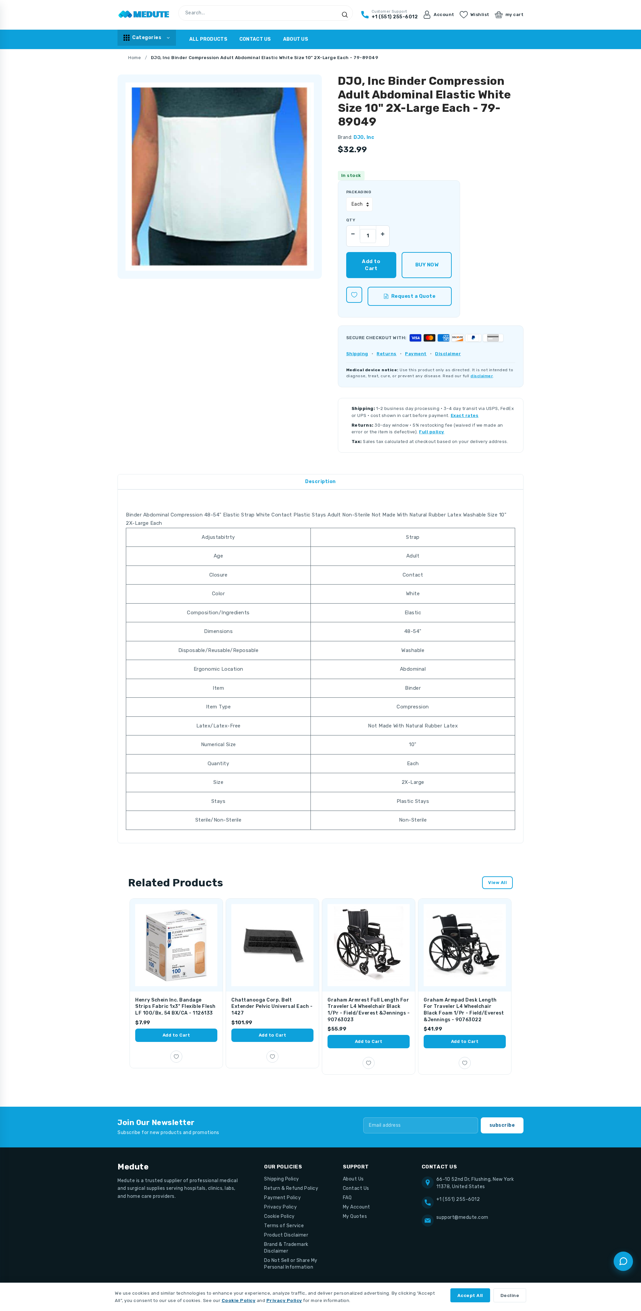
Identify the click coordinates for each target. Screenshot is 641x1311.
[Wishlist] (354, 295)
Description (320, 481)
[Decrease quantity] (353, 232)
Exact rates (465, 415)
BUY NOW (426, 265)
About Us (295, 39)
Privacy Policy (280, 1207)
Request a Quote (413, 296)
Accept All (470, 1295)
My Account (356, 1207)
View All (497, 882)
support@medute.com (462, 1217)
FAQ (347, 1197)
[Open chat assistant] (623, 1261)
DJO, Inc (364, 137)
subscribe (502, 1125)
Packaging (358, 192)
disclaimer (481, 376)
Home (134, 57)
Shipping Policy (281, 1179)
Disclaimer (448, 353)
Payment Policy (282, 1197)
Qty (350, 220)
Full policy (431, 431)
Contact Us (255, 39)
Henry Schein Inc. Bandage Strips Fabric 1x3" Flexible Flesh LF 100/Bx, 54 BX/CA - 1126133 (175, 1006)
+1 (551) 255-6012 (458, 1199)
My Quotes (355, 1216)
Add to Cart (176, 1035)
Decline (509, 1295)
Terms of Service (284, 1226)
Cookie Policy (279, 1216)
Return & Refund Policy (291, 1188)
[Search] (345, 15)
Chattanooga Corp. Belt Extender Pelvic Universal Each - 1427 (271, 1006)
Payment (416, 353)
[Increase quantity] (382, 232)
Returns (387, 353)
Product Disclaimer (286, 1235)
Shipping (357, 353)
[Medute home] (144, 15)
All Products (208, 39)
